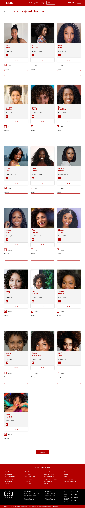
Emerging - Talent (49, 474)
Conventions (28, 481)
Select (10, 65)
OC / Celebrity (48, 481)
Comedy (66, 474)
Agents (65, 494)
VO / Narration (29, 472)
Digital (65, 476)
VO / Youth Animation (70, 481)
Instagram (75, 497)
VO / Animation (9, 472)
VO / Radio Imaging (30, 476)
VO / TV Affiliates (68, 479)
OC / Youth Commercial (50, 479)
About (65, 496)
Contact (71, 3)
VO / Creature (28, 479)
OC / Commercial (49, 476)
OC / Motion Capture (69, 472)
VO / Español (8, 481)
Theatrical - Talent (49, 472)
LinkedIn (75, 500)
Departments (67, 491)
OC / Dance (47, 484)
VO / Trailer (28, 474)
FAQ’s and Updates (66, 499)
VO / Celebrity (9, 479)
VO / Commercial (10, 476)
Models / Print (28, 484)
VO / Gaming (8, 474)
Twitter (75, 494)
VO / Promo (8, 484)
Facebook (75, 491)
